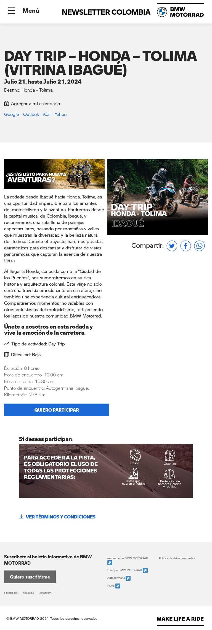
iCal (47, 114)
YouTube (28, 593)
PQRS (111, 586)
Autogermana (116, 578)
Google (11, 114)
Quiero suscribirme (30, 577)
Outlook (31, 114)
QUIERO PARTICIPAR (57, 410)
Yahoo (61, 114)
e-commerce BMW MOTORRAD (127, 558)
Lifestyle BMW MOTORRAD (125, 570)
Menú (31, 10)
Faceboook (11, 593)
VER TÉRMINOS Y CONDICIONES (61, 516)
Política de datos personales (177, 558)
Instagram (45, 593)
